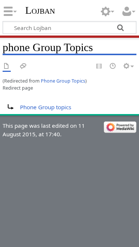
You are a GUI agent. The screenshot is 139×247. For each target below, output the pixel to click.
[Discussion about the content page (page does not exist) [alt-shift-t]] (23, 66)
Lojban (40, 10)
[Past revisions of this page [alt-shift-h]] (113, 66)
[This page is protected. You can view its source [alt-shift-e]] (99, 66)
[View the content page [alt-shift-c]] (7, 66)
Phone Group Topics (63, 80)
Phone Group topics (45, 107)
